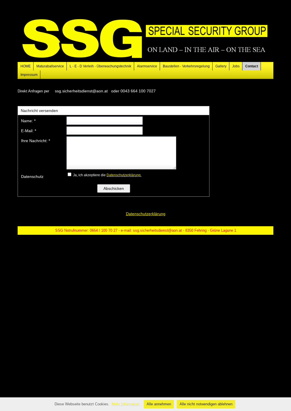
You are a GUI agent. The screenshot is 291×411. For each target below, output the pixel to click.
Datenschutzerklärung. (124, 175)
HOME (25, 66)
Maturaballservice (50, 66)
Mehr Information (126, 404)
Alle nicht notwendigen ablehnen (206, 404)
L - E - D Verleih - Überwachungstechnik (100, 66)
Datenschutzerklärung (145, 213)
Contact (251, 66)
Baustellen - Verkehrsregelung (186, 66)
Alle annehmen (159, 404)
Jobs (236, 66)
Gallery (220, 66)
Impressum (29, 75)
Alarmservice (147, 66)
